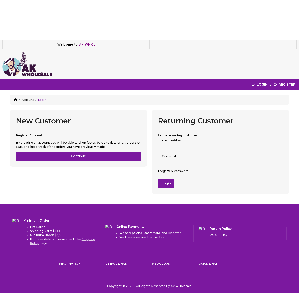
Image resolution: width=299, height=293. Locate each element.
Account (28, 100)
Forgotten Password (173, 171)
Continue (78, 156)
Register (286, 84)
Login (42, 100)
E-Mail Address (172, 140)
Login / (265, 84)
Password (169, 156)
